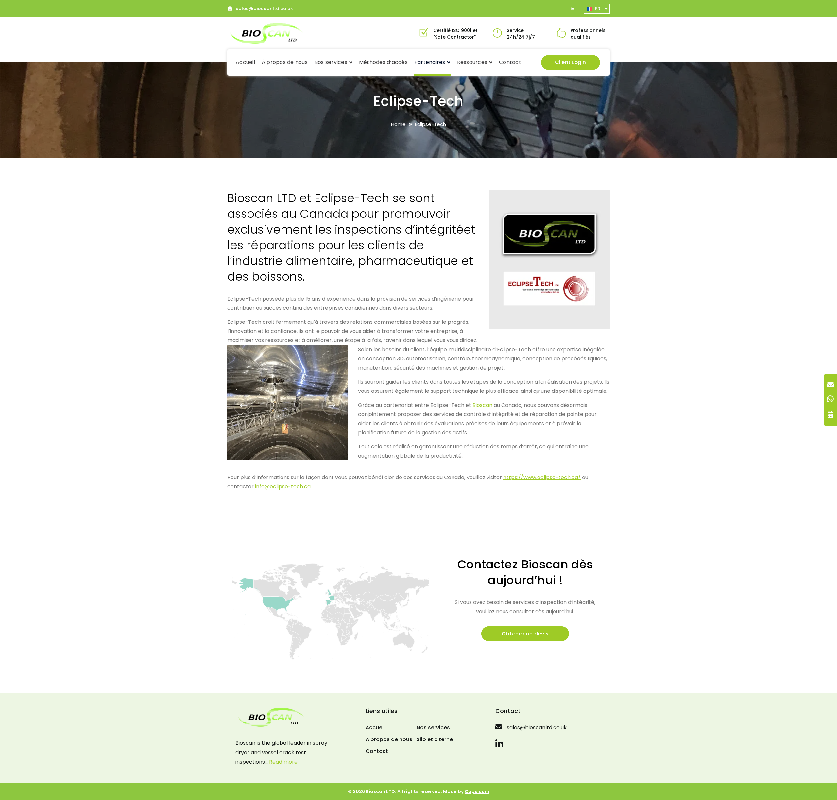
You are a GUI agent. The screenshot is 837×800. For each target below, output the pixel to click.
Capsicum (477, 791)
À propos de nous (389, 739)
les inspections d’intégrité (389, 229)
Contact (377, 751)
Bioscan (482, 405)
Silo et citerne (435, 739)
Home (398, 124)
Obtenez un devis (525, 633)
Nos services (433, 727)
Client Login (570, 62)
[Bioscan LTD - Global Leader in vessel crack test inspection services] (267, 32)
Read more (283, 762)
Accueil (375, 727)
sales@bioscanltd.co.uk (264, 8)
